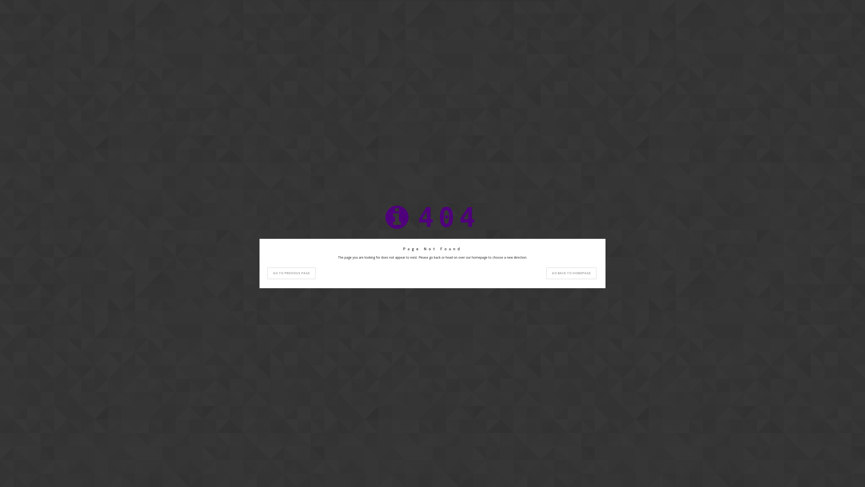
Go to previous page (291, 273)
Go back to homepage (571, 273)
